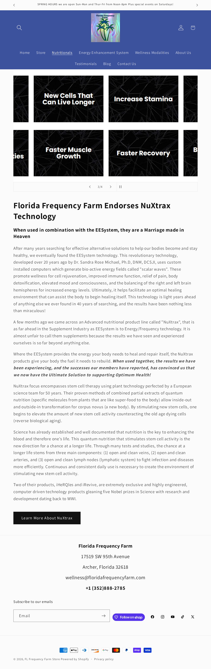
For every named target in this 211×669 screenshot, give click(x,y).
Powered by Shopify (75, 659)
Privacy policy (104, 659)
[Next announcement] (197, 5)
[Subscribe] (103, 616)
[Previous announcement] (14, 5)
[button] (19, 28)
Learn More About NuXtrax (47, 518)
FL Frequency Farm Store (42, 659)
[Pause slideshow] (121, 186)
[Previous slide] (89, 186)
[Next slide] (110, 186)
